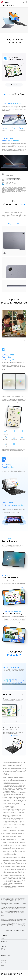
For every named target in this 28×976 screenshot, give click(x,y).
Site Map (2, 958)
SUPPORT (3, 938)
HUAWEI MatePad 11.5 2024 (7, 5)
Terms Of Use (3, 960)
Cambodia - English (6, 955)
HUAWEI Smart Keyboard (14, 735)
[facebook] (2, 949)
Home (2, 930)
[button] (23, 2)
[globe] (1, 955)
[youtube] (4, 949)
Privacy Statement (4, 962)
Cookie (2, 965)
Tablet (7, 930)
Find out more (16, 974)
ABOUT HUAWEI (5, 941)
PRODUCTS (4, 935)
